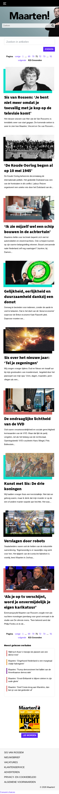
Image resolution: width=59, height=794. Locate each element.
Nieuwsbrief (12, 757)
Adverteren (12, 772)
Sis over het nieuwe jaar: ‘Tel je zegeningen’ (27, 360)
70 (33, 56)
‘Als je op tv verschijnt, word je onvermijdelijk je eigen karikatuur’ (27, 602)
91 (51, 56)
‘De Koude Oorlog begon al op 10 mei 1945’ (28, 168)
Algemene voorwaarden (20, 782)
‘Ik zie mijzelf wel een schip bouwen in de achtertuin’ (29, 229)
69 (29, 56)
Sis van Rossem (14, 752)
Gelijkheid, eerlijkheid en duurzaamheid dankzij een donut (28, 296)
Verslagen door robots (24, 540)
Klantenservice (14, 767)
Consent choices (7, 792)
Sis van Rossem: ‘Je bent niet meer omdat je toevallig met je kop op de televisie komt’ (27, 105)
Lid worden (29, 735)
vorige (17, 56)
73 (44, 56)
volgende (22, 60)
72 (40, 56)
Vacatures (11, 762)
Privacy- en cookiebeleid (20, 777)
